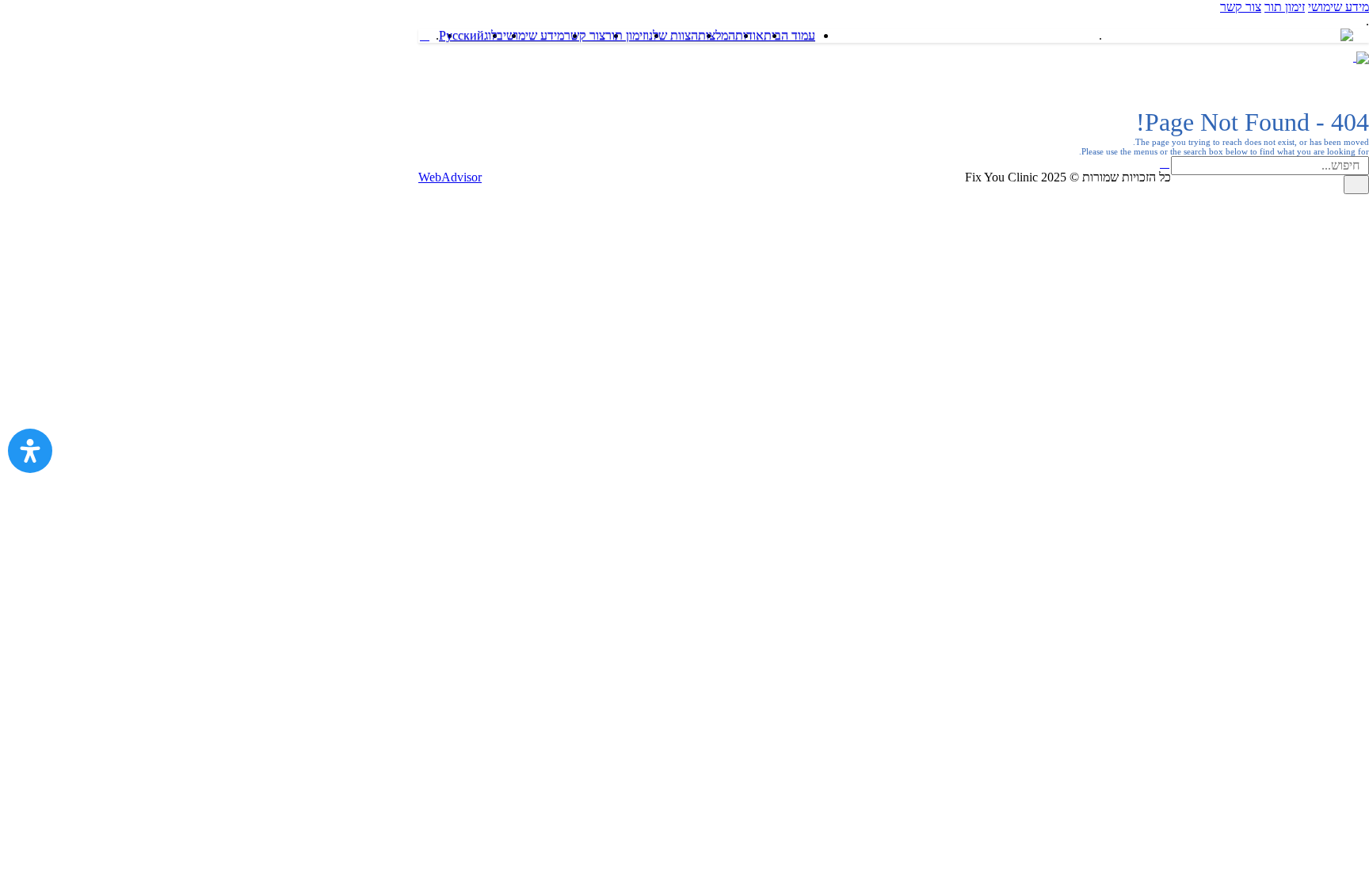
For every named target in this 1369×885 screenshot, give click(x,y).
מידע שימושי (1338, 6)
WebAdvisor (450, 177)
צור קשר (1240, 6)
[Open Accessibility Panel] (30, 451)
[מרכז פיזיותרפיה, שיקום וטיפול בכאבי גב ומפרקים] (1262, 56)
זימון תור (1284, 6)
